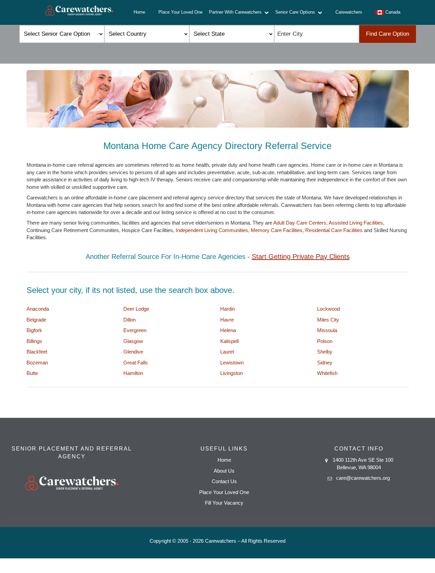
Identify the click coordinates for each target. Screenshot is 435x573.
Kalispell (229, 341)
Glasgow (133, 341)
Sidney (324, 362)
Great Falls (135, 362)
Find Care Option (387, 34)
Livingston (231, 373)
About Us (224, 471)
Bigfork (34, 330)
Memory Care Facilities (276, 230)
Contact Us (224, 481)
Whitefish (327, 373)
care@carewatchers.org (363, 478)
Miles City (328, 320)
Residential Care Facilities (334, 230)
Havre (227, 320)
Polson (324, 341)
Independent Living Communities (212, 230)
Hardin (227, 309)
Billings (34, 341)
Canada (392, 12)
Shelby (324, 352)
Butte (32, 373)
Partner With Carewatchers (236, 12)
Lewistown (232, 362)
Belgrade (36, 320)
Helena (228, 330)
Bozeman (37, 362)
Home (139, 12)
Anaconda (38, 309)
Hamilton (133, 373)
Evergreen (134, 330)
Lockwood (328, 309)
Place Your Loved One (180, 12)
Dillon (129, 320)
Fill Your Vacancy (224, 503)
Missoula (327, 330)
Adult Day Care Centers (299, 223)
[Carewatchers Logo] (79, 12)
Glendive (133, 352)
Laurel (227, 352)
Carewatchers (348, 12)
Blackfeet (37, 352)
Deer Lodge (136, 309)
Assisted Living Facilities (356, 223)
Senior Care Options (296, 12)
